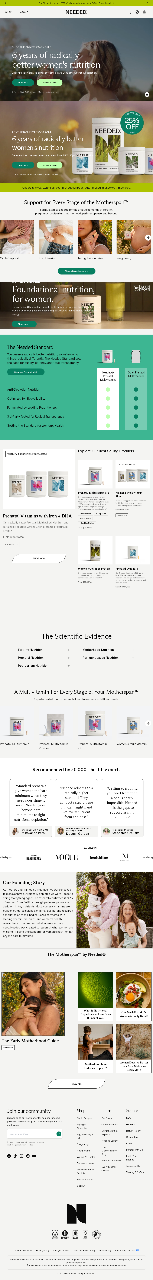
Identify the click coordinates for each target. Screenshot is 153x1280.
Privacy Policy (42, 1250)
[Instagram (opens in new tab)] (21, 1156)
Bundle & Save (49, 82)
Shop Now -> (24, 324)
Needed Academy (111, 1160)
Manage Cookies (61, 1250)
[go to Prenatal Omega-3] (132, 550)
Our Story (106, 1118)
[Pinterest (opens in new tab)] (28, 1156)
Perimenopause (85, 1163)
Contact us (132, 1137)
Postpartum (83, 1150)
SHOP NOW (39, 558)
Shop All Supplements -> (76, 271)
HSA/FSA (131, 1124)
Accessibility (133, 1166)
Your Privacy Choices (125, 1250)
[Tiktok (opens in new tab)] (15, 1156)
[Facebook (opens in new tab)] (9, 1156)
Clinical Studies (109, 1124)
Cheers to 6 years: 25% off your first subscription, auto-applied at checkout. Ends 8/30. (76, 187)
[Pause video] (147, 94)
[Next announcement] (147, 3)
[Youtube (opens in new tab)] (34, 1156)
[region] (76, 3)
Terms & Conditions (23, 1250)
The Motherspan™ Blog (109, 1151)
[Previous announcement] (5, 3)
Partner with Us (134, 1149)
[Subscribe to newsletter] (58, 1133)
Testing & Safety (135, 1172)
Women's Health (86, 1157)
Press (129, 1143)
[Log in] (136, 12)
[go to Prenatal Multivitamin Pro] (95, 474)
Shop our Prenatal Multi (25, 372)
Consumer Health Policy (84, 1250)
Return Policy (133, 1130)
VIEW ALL (77, 1084)
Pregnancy (83, 1144)
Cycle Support (85, 1118)
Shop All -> (23, 82)
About (24, 12)
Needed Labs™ (109, 1140)
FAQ (128, 1118)
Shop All (81, 1185)
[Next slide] (148, 238)
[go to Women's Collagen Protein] (95, 550)
